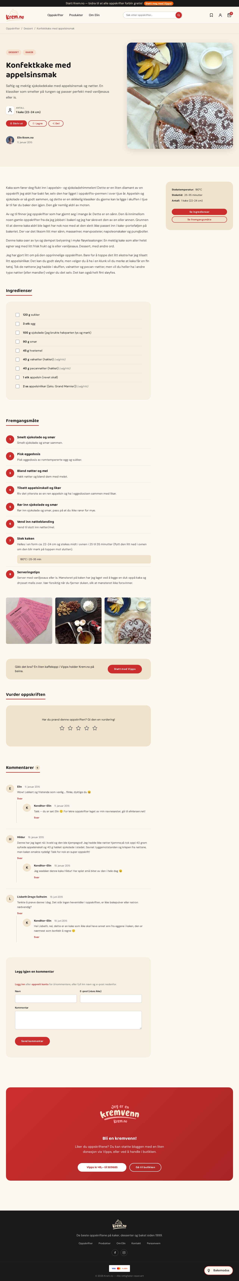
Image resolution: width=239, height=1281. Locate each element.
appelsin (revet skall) (40, 377)
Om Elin (94, 15)
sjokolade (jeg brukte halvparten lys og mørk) (57, 333)
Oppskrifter (55, 15)
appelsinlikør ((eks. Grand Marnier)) (55, 386)
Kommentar (21, 1007)
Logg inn (20, 984)
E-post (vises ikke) (90, 991)
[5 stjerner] (94, 728)
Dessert (28, 28)
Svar (19, 798)
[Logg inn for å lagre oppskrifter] (211, 15)
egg (29, 324)
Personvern (153, 1243)
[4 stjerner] (86, 728)
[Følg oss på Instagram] (124, 1252)
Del (57, 123)
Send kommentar (32, 1041)
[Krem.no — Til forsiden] (15, 15)
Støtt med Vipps (125, 669)
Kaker (29, 52)
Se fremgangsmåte (199, 219)
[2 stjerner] (70, 728)
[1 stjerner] (62, 728)
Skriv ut (18, 123)
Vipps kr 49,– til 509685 (102, 1167)
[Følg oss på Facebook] (115, 1252)
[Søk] (179, 15)
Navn (18, 991)
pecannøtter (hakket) (46, 368)
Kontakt (136, 1243)
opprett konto (40, 984)
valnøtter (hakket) (44, 359)
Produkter (76, 15)
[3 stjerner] (78, 728)
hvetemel (32, 350)
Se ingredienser (199, 211)
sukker (31, 315)
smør (30, 342)
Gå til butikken (145, 1167)
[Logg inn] (220, 15)
